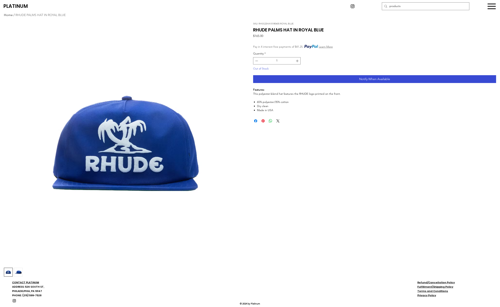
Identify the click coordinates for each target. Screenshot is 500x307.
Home (8, 15)
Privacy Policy (426, 295)
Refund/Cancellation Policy (436, 282)
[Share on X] (278, 121)
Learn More (326, 46)
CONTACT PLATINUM (25, 282)
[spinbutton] (277, 60)
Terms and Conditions (432, 291)
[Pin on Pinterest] (263, 121)
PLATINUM (15, 6)
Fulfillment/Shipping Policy (435, 287)
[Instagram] (352, 6)
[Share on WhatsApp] (270, 121)
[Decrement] (256, 60)
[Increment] (297, 60)
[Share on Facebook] (255, 121)
